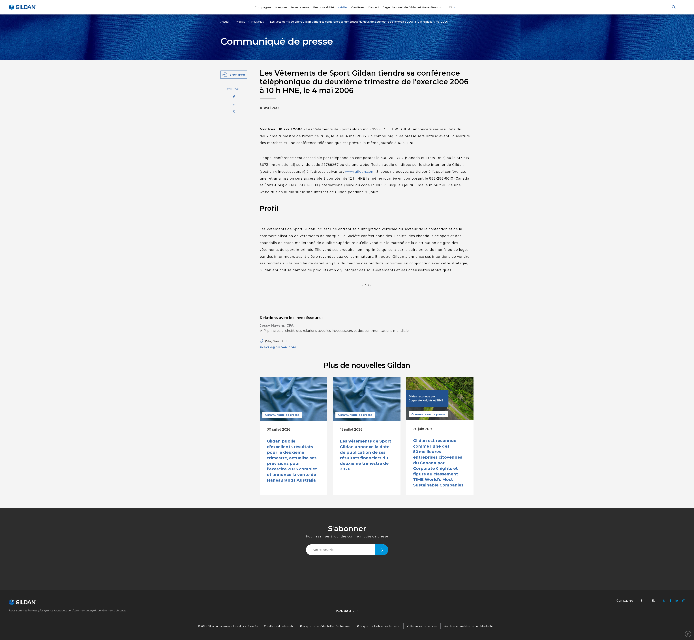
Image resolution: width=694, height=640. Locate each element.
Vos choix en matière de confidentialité (468, 626)
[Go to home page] (22, 9)
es (653, 600)
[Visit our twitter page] (664, 601)
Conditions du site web (278, 626)
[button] (674, 7)
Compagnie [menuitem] (624, 600)
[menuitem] (263, 7)
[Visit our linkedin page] (676, 601)
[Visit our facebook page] (670, 601)
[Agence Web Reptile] (688, 634)
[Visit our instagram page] (682, 601)
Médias (240, 21)
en (642, 600)
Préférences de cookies (421, 626)
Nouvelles (257, 21)
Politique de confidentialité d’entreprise (325, 626)
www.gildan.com (359, 172)
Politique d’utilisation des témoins (378, 626)
